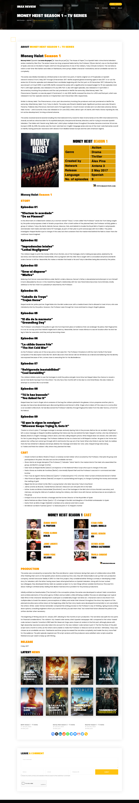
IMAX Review (26, 6)
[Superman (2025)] (32, 702)
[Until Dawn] (107, 671)
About (120, 8)
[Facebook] (53, 734)
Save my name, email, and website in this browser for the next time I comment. (46, 776)
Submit (106, 772)
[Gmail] (78, 734)
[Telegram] (71, 734)
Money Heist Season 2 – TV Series (64, 725)
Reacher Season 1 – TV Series (94, 725)
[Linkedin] (60, 734)
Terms (113, 8)
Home (97, 8)
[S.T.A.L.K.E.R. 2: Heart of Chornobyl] (57, 702)
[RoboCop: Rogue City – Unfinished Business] (32, 671)
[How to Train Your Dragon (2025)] (82, 671)
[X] (56, 734)
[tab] (13, 39)
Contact (105, 8)
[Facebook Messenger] (75, 734)
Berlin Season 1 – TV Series (29, 725)
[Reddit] (64, 734)
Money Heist (41, 56)
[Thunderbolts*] (107, 702)
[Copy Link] (86, 734)
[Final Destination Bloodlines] (57, 671)
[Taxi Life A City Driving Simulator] (82, 702)
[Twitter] (82, 734)
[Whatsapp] (67, 734)
